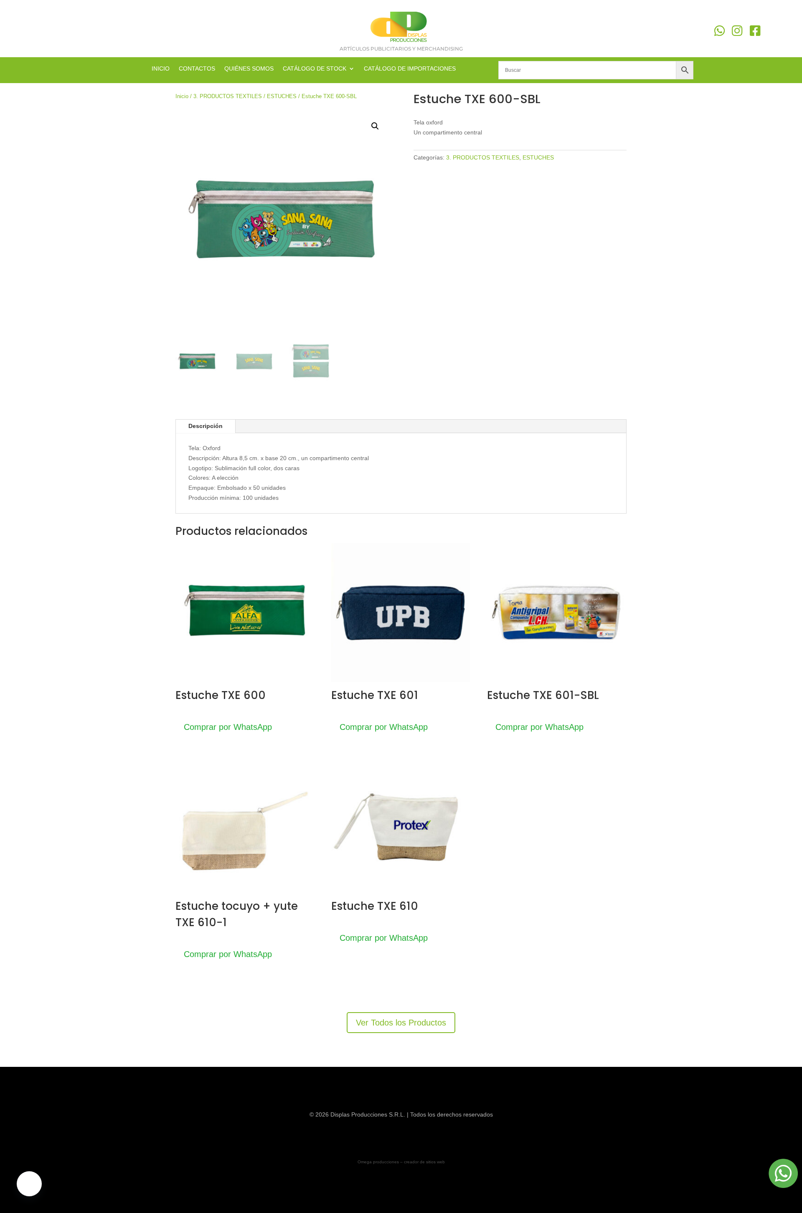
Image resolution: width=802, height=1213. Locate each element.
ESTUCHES (282, 96)
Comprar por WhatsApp (228, 727)
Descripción (205, 426)
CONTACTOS (197, 69)
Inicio (181, 96)
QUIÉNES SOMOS (249, 69)
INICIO (161, 69)
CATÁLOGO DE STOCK (314, 69)
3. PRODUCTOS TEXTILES (227, 96)
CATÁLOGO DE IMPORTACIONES (410, 69)
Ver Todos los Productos (401, 1022)
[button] (375, 126)
